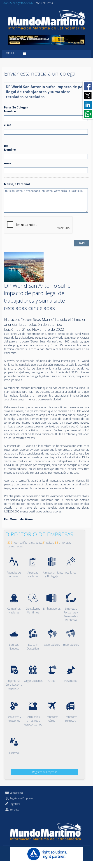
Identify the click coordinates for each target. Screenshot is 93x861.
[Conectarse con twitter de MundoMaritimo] (88, 96)
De (6, 146)
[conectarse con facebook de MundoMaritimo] (88, 86)
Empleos (14, 809)
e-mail (8, 125)
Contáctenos (16, 792)
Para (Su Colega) (16, 107)
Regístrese (15, 804)
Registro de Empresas (21, 798)
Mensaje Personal (17, 184)
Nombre (10, 111)
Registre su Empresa (44, 772)
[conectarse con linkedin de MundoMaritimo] (88, 105)
